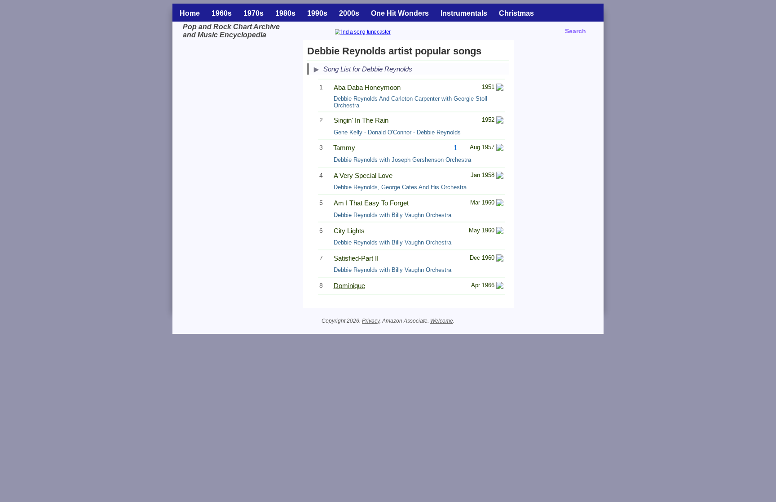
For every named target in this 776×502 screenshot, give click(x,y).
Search (575, 31)
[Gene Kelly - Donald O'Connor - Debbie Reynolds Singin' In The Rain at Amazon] (499, 121)
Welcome (441, 321)
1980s (285, 13)
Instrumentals (464, 13)
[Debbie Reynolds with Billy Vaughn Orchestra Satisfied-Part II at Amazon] (499, 259)
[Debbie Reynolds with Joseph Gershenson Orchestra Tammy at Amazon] (499, 148)
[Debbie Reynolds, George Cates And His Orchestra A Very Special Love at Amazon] (499, 176)
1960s (222, 13)
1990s (317, 13)
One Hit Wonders (400, 13)
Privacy (370, 321)
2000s (349, 13)
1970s (253, 13)
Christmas (516, 13)
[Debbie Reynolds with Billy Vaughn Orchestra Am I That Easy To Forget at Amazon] (499, 204)
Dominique (349, 285)
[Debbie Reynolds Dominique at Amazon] (499, 286)
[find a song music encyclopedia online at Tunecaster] (373, 33)
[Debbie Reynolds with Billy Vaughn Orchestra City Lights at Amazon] (499, 231)
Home (190, 13)
